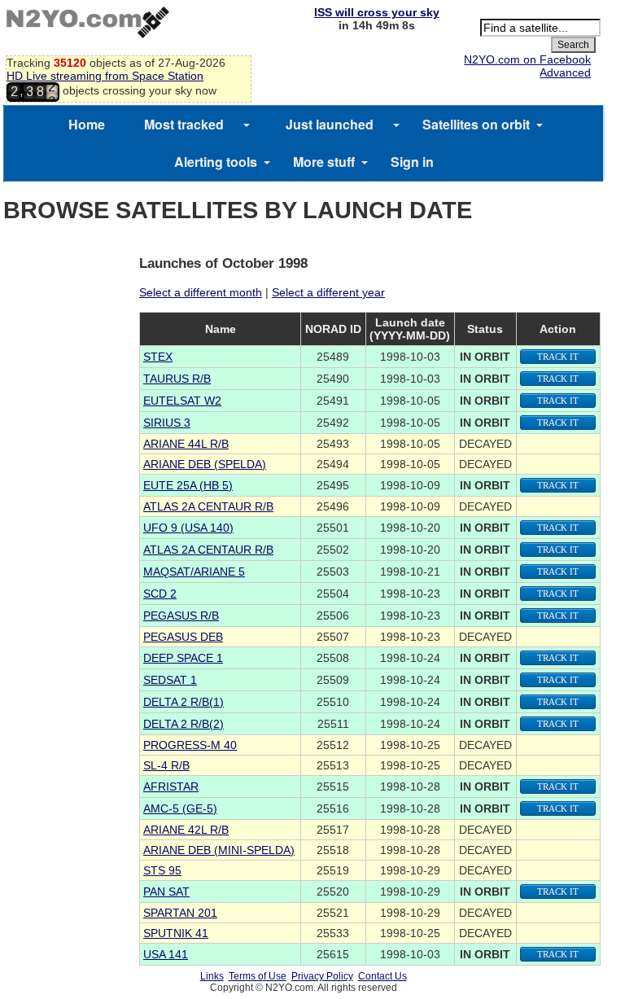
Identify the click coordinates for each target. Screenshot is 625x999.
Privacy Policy (322, 976)
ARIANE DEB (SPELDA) (204, 464)
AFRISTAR (171, 786)
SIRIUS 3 (166, 422)
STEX (158, 356)
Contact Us (382, 976)
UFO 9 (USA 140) (188, 527)
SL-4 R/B (166, 765)
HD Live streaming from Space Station (105, 75)
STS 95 (162, 870)
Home (86, 124)
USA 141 (165, 954)
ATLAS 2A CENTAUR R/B (208, 506)
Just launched (330, 124)
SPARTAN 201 (180, 912)
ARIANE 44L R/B (186, 443)
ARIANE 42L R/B (186, 829)
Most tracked (184, 124)
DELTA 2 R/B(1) (183, 701)
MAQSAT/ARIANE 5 (194, 571)
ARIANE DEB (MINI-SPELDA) (219, 850)
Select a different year (328, 292)
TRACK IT (558, 356)
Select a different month (200, 292)
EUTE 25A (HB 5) (188, 485)
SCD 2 (160, 593)
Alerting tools (215, 161)
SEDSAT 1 (170, 679)
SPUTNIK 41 (175, 933)
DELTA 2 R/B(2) (183, 723)
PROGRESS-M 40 (190, 744)
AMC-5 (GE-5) (180, 808)
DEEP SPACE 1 (183, 657)
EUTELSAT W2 (182, 400)
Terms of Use (257, 976)
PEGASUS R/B (181, 615)
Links (212, 976)
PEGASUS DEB (183, 636)
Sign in (412, 161)
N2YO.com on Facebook (527, 59)
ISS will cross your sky (376, 12)
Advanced (565, 72)
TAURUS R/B (177, 378)
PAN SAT (166, 891)
